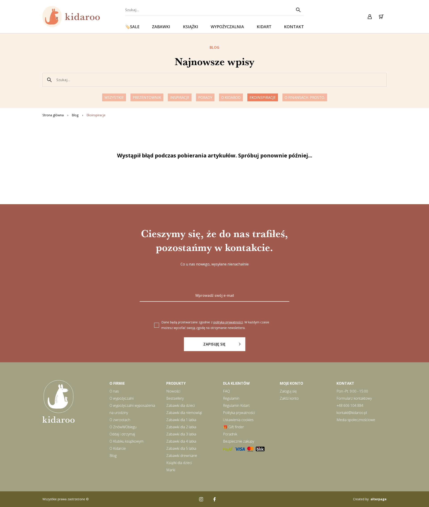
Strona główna (53, 115)
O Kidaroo (231, 97)
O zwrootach (119, 419)
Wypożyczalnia (227, 26)
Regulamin (231, 398)
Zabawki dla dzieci (180, 405)
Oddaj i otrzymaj (122, 434)
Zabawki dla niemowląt (184, 412)
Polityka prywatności (239, 412)
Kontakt (294, 26)
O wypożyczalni (121, 398)
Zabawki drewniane (181, 455)
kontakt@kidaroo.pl (351, 412)
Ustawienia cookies (238, 419)
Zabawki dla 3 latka (181, 434)
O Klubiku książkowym (126, 441)
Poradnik (230, 434)
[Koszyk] (381, 16)
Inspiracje (179, 97)
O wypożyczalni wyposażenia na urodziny (132, 409)
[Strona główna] (71, 16)
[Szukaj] (298, 10)
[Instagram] (201, 499)
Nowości (173, 391)
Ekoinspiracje (263, 97)
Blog (75, 115)
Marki (170, 469)
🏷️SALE (132, 26)
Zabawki (161, 26)
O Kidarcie (117, 448)
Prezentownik (147, 97)
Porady (205, 97)
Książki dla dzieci (179, 462)
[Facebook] (214, 499)
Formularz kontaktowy (354, 398)
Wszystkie (114, 97)
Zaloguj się (288, 391)
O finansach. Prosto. (305, 97)
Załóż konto (289, 398)
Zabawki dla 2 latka (181, 426)
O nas (114, 391)
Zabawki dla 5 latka (181, 448)
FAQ (226, 391)
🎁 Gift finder (233, 426)
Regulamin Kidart (236, 405)
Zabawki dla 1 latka (181, 419)
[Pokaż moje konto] (369, 16)
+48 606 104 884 (349, 405)
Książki (190, 26)
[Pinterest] (227, 499)
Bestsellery (175, 398)
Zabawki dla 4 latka (181, 441)
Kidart (264, 26)
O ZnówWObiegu (123, 426)
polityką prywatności (228, 322)
